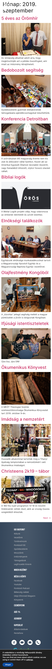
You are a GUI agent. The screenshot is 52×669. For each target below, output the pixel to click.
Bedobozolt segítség (22, 70)
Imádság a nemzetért (22, 419)
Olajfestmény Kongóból (24, 272)
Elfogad (8, 665)
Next (47, 518)
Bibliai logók (13, 177)
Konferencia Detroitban (24, 118)
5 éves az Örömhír (19, 18)
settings (29, 660)
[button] (46, 6)
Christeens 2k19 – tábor (25, 471)
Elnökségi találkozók (22, 220)
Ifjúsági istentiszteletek (25, 323)
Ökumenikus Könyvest (23, 367)
